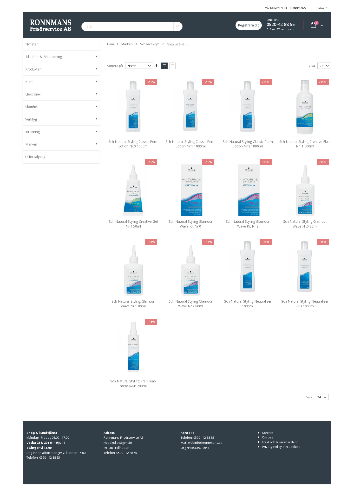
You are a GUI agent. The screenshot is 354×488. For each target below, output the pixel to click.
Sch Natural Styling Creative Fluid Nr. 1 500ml (304, 144)
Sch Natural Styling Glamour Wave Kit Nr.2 (247, 223)
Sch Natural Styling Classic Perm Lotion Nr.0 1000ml (133, 144)
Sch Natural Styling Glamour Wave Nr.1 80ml (133, 303)
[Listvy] (172, 66)
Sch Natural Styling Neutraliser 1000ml (247, 303)
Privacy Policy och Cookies (281, 446)
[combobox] (132, 26)
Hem (110, 44)
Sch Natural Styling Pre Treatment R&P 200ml (133, 383)
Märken (127, 44)
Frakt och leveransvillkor (280, 442)
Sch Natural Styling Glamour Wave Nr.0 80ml (305, 223)
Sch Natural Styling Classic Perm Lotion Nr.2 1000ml (248, 144)
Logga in (321, 8)
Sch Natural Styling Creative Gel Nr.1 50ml (133, 223)
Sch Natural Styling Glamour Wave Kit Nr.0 (190, 223)
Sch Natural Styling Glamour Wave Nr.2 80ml (190, 303)
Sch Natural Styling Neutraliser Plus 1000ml (304, 303)
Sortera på (115, 65)
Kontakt (267, 433)
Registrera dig (248, 25)
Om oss (267, 437)
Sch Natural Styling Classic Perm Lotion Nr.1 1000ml (190, 144)
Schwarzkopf (149, 44)
